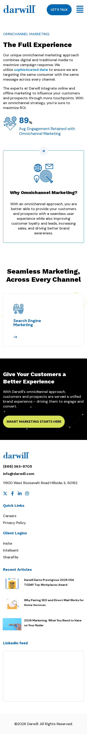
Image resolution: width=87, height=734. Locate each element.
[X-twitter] (5, 493)
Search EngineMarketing (27, 322)
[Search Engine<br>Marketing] (18, 309)
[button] (7, 307)
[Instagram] (27, 493)
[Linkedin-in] (20, 493)
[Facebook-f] (12, 493)
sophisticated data (31, 69)
